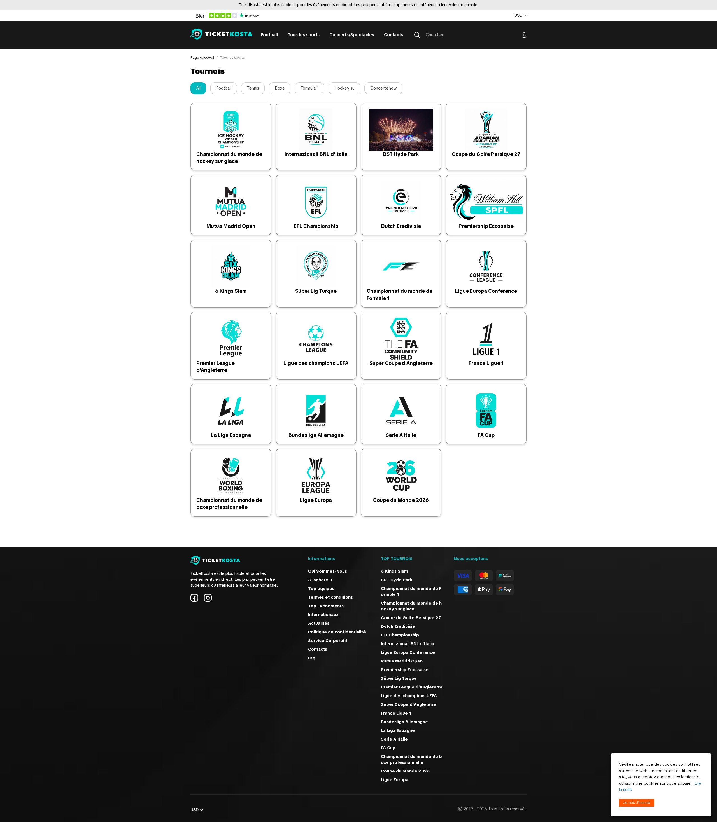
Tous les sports (304, 35)
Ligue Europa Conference (486, 291)
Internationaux (323, 614)
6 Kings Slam (230, 291)
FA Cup (486, 435)
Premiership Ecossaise (486, 226)
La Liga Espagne (231, 435)
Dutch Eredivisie (401, 226)
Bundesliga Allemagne (316, 435)
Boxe (280, 88)
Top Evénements (326, 606)
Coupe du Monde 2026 (401, 500)
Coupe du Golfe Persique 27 (486, 154)
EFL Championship (316, 226)
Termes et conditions (330, 597)
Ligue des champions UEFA (315, 363)
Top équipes (321, 588)
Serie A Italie (401, 435)
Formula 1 (310, 88)
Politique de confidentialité (337, 632)
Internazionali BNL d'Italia (316, 154)
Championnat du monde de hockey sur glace (411, 606)
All (198, 88)
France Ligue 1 (486, 363)
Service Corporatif (328, 640)
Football (269, 35)
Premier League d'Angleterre (412, 687)
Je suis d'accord (636, 802)
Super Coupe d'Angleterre (401, 363)
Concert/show (383, 88)
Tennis (253, 88)
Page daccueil (202, 57)
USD (518, 15)
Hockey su (344, 88)
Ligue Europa (316, 500)
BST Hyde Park (401, 154)
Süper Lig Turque (316, 291)
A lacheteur (320, 580)
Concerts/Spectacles (351, 35)
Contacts (393, 35)
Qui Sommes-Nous (327, 571)
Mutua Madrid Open (230, 226)
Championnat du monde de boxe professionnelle (411, 759)
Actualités (318, 623)
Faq (311, 658)
